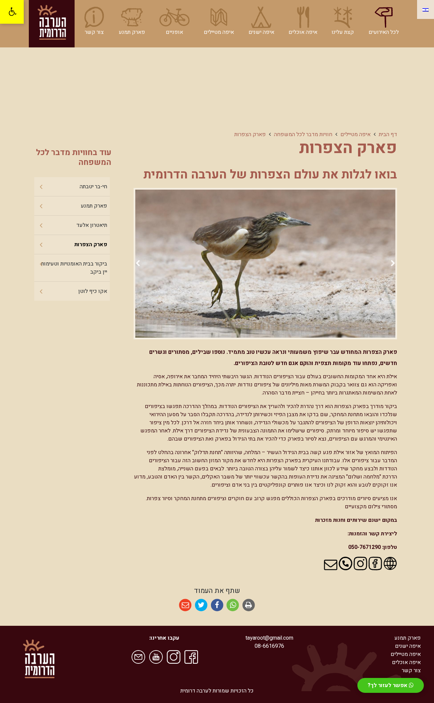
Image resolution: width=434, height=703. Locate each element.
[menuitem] (383, 21)
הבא (137, 264)
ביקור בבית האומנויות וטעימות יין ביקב (74, 268)
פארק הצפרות (90, 244)
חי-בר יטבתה (93, 187)
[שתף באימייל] (185, 605)
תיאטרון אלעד (91, 225)
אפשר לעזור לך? (388, 685)
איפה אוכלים (406, 662)
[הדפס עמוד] (248, 605)
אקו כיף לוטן (92, 291)
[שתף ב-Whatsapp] (232, 605)
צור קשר (411, 670)
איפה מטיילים (406, 654)
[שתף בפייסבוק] (217, 605)
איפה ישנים (408, 646)
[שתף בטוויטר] (201, 605)
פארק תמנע (94, 206)
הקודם (393, 264)
